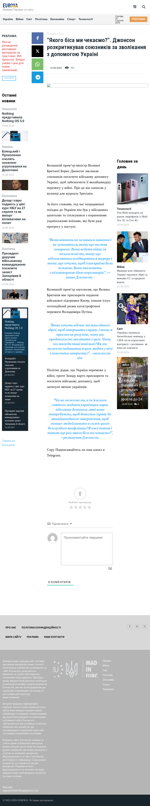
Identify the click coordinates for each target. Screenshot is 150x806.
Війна (121, 266)
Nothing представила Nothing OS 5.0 (13, 117)
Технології (9, 109)
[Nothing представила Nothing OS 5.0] (15, 136)
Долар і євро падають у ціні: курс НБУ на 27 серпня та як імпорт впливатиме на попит (14, 212)
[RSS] (137, 626)
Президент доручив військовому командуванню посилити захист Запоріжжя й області (14, 266)
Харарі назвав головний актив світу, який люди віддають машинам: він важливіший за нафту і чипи (133, 380)
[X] (37, 51)
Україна (7, 146)
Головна (51, 33)
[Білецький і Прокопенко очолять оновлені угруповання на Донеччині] (15, 185)
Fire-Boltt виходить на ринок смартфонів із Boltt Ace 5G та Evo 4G (132, 216)
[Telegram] (37, 77)
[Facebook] (37, 38)
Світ (61, 33)
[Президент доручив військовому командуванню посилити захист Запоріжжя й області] (15, 294)
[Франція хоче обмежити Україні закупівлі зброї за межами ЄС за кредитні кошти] (132, 246)
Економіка (9, 195)
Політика (8, 248)
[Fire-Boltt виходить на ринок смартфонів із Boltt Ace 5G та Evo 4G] (132, 188)
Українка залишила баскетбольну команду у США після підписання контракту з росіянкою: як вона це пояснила (132, 340)
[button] (143, 6)
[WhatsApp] (37, 64)
